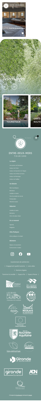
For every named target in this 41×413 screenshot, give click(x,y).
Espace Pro (21, 274)
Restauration (13, 199)
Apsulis (30, 395)
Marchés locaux (14, 201)
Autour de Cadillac (14, 179)
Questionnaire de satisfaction (20, 262)
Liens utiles (31, 266)
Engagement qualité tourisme (15, 266)
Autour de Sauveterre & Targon (18, 171)
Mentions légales (21, 270)
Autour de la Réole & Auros (17, 173)
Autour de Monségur (15, 176)
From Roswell (19, 395)
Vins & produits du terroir (16, 196)
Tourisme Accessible (8, 274)
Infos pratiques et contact (16, 236)
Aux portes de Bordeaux (16, 165)
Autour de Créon (14, 168)
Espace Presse (32, 274)
